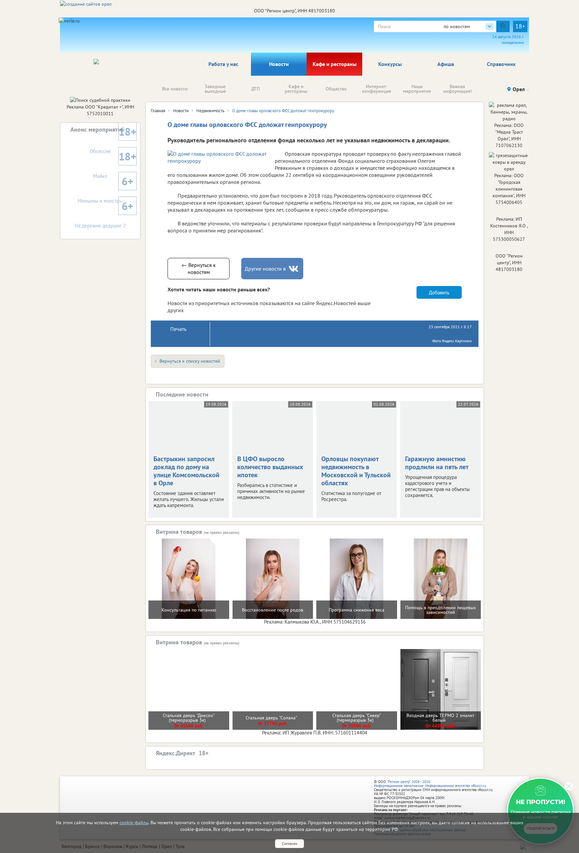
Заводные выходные (215, 88)
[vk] (294, 268)
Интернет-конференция (376, 88)
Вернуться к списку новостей (189, 361)
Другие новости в (265, 268)
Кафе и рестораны (335, 64)
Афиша (445, 64)
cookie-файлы (134, 823)
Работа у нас (223, 64)
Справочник (501, 64)
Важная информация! (457, 88)
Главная (158, 111)
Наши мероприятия (417, 88)
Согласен (289, 843)
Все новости (175, 89)
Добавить (439, 292)
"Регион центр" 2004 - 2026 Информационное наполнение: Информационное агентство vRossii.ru (430, 783)
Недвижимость (210, 111)
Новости (279, 64)
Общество (336, 89)
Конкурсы (390, 64)
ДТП (255, 89)
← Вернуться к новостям (199, 268)
